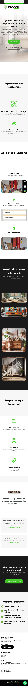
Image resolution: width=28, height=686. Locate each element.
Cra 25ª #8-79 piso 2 (6, 641)
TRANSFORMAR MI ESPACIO (14, 581)
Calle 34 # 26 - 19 (5, 638)
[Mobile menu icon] (25, 6)
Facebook (3, 654)
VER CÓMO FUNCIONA (14, 47)
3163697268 (8, 662)
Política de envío (5, 670)
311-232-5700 (4, 664)
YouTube (3, 656)
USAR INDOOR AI (14, 41)
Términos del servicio (6, 673)
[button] (25, 683)
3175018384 (15, 663)
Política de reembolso (6, 671)
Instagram (3, 655)
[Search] (22, 2)
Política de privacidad (6, 669)
